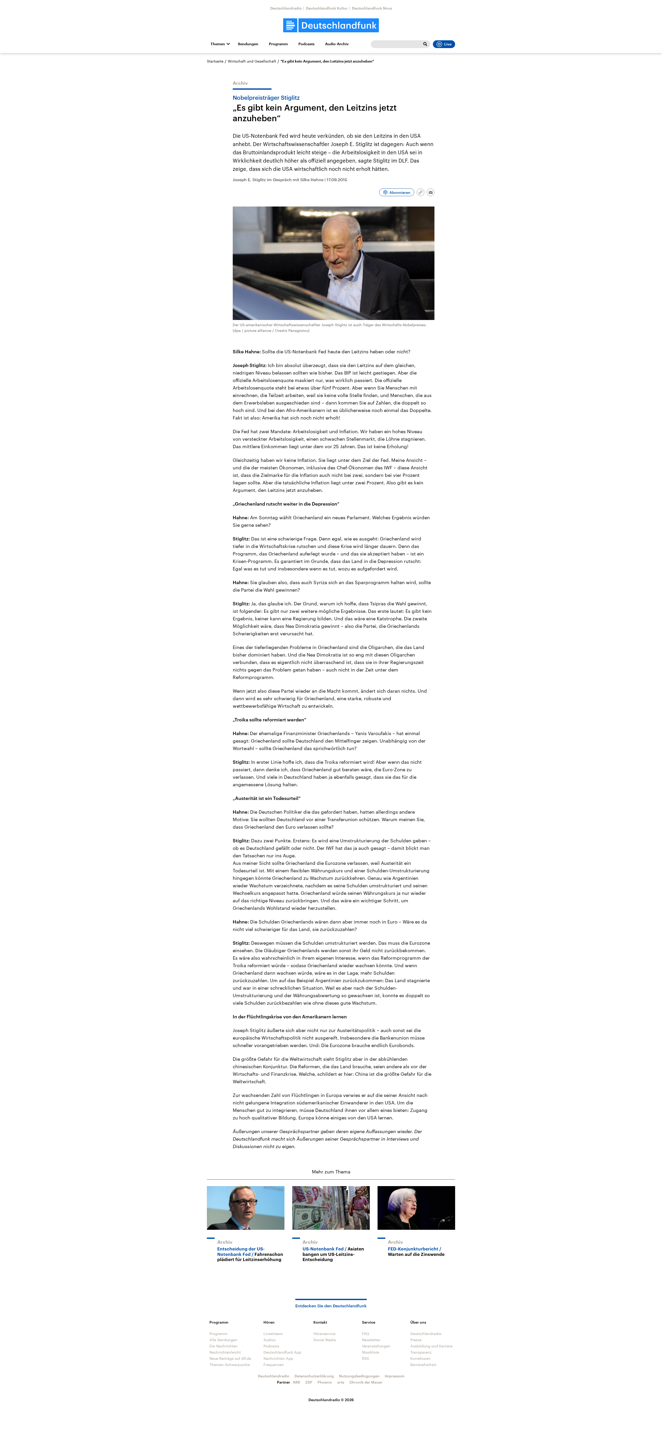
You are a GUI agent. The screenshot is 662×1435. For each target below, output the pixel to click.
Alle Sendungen (223, 1340)
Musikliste (370, 1352)
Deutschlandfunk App (282, 1352)
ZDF (308, 1382)
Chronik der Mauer (365, 1382)
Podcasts (306, 44)
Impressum (394, 1376)
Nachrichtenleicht (225, 1352)
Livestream (273, 1333)
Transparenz (421, 1352)
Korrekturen (420, 1358)
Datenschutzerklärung (314, 1376)
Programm (278, 44)
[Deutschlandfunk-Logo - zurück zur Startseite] (331, 25)
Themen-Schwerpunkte (229, 1364)
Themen (217, 44)
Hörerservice (324, 1333)
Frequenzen (274, 1364)
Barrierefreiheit (423, 1364)
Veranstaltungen (376, 1346)
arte (340, 1382)
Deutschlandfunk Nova (372, 8)
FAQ (365, 1333)
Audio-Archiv (337, 44)
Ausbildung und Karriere (431, 1346)
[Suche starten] (425, 44)
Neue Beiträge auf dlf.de (230, 1358)
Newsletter (371, 1340)
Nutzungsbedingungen (359, 1376)
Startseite (215, 61)
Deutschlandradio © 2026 (331, 1400)
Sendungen (248, 44)
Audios (270, 1340)
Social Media (324, 1340)
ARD (296, 1382)
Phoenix (325, 1382)
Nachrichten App (278, 1358)
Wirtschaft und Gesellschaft (252, 61)
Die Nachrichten (223, 1346)
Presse (416, 1340)
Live (448, 44)
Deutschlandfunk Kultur (327, 8)
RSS (365, 1358)
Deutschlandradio (286, 8)
